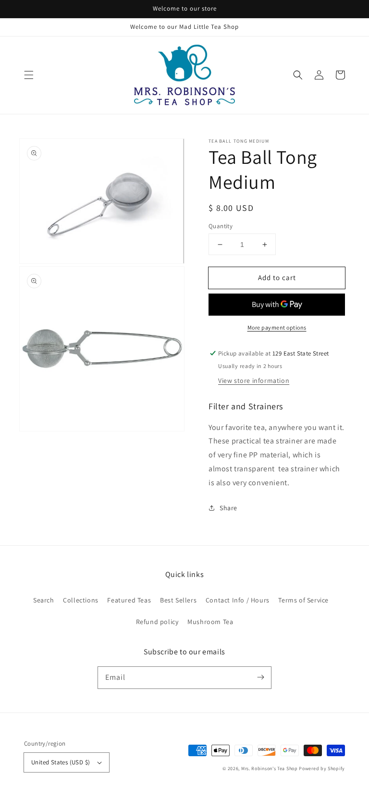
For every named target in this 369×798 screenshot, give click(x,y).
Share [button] (228, 507)
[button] (28, 75)
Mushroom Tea (210, 621)
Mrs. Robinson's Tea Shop (269, 768)
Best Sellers (178, 600)
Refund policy (157, 621)
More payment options (277, 327)
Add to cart (277, 277)
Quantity (221, 226)
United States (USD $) (60, 762)
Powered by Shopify (322, 768)
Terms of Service (303, 600)
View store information (253, 380)
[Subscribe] (260, 677)
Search (43, 600)
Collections (80, 600)
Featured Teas (129, 600)
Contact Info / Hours (238, 600)
